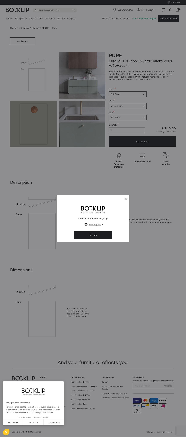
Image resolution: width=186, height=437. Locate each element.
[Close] (126, 199)
